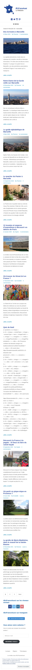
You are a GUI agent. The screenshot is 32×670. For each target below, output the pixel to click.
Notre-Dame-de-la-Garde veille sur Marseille (13, 82)
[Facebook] (10, 606)
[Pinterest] (22, 606)
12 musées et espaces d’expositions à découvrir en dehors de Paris (15, 227)
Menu (17, 24)
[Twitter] (14, 606)
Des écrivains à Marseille (13, 32)
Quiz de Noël (8, 327)
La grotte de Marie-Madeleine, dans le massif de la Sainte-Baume (15, 542)
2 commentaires (24, 34)
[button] (16, 9)
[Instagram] (18, 606)
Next (20, 594)
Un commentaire (23, 134)
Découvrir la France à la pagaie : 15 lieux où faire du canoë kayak (14, 442)
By (15, 34)
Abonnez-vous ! (11, 641)
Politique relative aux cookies (9, 663)
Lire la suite (7, 75)
